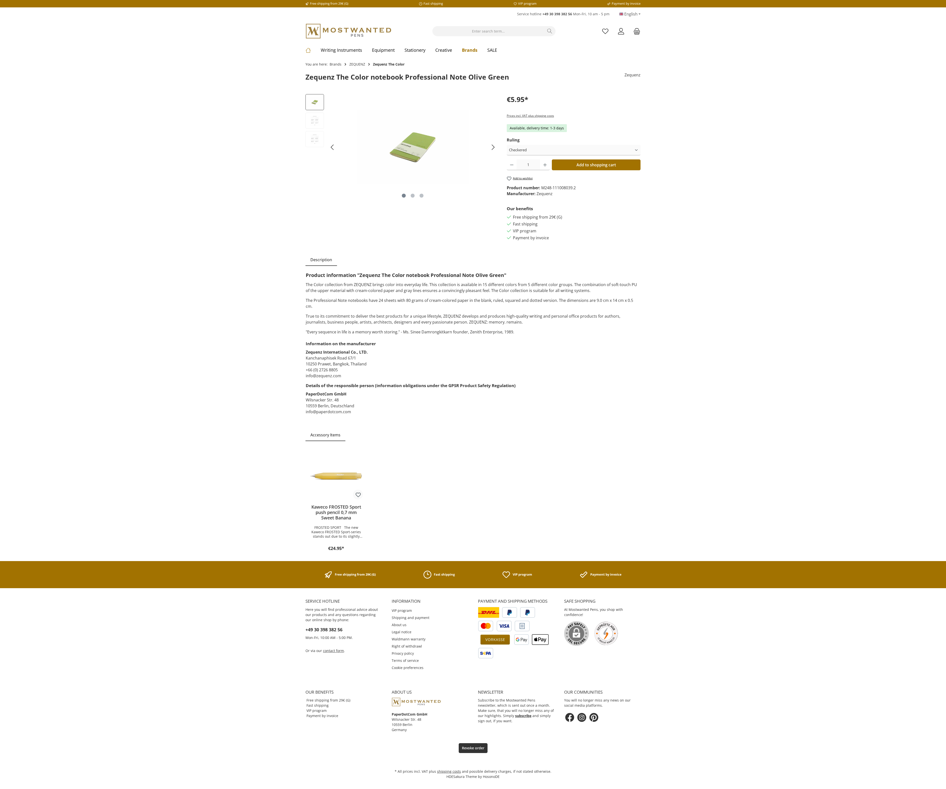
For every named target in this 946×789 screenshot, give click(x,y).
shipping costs (449, 771)
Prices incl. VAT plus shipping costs (530, 116)
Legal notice (401, 632)
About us (399, 624)
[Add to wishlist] (358, 494)
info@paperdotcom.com (328, 411)
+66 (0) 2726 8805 (322, 370)
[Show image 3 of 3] (421, 196)
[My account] (621, 31)
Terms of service (405, 660)
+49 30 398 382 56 (323, 630)
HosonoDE (491, 776)
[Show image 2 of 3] (413, 196)
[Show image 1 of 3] (404, 196)
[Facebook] (569, 717)
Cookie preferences (407, 667)
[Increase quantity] (545, 164)
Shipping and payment (410, 617)
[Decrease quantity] (512, 164)
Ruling (513, 140)
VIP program (402, 610)
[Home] (313, 50)
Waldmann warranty (408, 639)
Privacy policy (403, 653)
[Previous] (332, 147)
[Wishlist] (605, 31)
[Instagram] (581, 717)
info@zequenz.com (323, 375)
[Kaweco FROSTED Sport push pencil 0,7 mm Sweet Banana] (336, 475)
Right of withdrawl (407, 646)
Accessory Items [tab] (325, 435)
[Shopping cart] (635, 31)
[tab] (321, 260)
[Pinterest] (593, 717)
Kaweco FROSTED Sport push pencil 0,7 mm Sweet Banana (336, 512)
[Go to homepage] (348, 31)
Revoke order (473, 748)
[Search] (550, 31)
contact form (333, 650)
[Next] (493, 147)
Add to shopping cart (596, 165)
